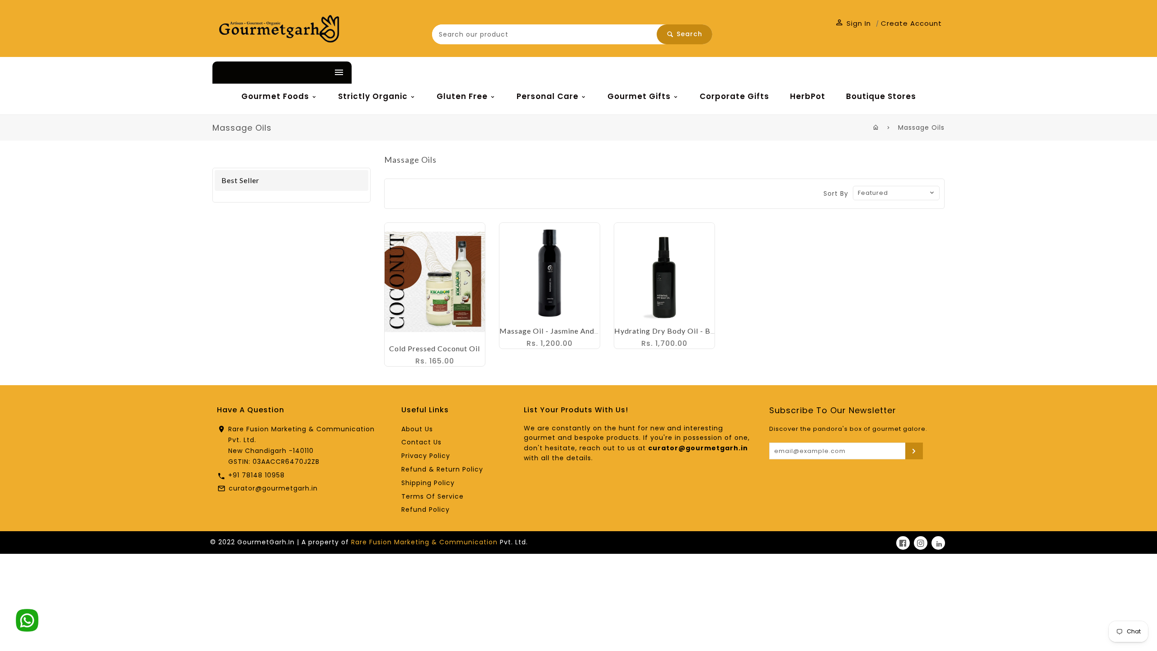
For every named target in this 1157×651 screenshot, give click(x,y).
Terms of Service (432, 496)
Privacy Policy (425, 455)
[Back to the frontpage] (876, 127)
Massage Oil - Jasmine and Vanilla (559, 330)
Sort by (835, 193)
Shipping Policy (428, 482)
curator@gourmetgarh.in (273, 488)
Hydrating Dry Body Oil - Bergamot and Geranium (703, 330)
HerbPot (807, 96)
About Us (417, 429)
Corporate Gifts (734, 96)
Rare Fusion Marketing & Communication (424, 542)
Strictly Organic (374, 96)
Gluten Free (463, 96)
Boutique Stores (881, 96)
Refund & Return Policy (442, 469)
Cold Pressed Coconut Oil (434, 348)
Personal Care (549, 96)
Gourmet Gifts (640, 96)
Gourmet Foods (276, 96)
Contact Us (421, 442)
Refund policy (425, 509)
